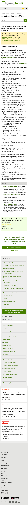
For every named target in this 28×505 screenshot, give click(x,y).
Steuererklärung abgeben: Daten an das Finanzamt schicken (13, 289)
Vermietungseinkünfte (8, 348)
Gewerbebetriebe (7, 354)
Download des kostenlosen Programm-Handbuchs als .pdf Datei (14, 311)
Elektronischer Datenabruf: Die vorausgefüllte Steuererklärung (13, 272)
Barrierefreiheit (4, 478)
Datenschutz (4, 475)
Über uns (3, 457)
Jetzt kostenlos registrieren (14, 247)
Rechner (5, 298)
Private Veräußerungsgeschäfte (10, 365)
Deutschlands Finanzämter (7, 450)
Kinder (4, 334)
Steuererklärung (22, 63)
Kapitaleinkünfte (7, 342)
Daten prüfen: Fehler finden (9, 285)
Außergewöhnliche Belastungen (10, 374)
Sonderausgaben (7, 371)
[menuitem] (22, 8)
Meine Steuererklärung (8, 268)
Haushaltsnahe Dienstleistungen (11, 336)
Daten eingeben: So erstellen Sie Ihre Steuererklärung (12, 277)
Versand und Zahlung (6, 482)
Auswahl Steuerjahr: (7, 319)
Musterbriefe (4, 454)
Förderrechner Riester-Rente (10, 186)
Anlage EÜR (6, 328)
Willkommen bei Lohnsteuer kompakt (12, 263)
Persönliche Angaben (8, 331)
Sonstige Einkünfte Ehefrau (9, 362)
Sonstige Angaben (7, 377)
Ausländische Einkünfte (8, 357)
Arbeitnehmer (6, 339)
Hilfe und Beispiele (7, 295)
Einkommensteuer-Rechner (9, 204)
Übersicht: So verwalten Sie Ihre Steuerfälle (13, 265)
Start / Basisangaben (8, 325)
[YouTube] (19, 502)
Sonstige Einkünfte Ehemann (10, 360)
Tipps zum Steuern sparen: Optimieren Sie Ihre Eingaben (13, 281)
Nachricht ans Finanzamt (9, 380)
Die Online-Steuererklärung (11, 4)
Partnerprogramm (5, 463)
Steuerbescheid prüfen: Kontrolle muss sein (13, 293)
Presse (4, 307)
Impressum (6, 304)
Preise (2, 480)
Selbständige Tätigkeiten (9, 351)
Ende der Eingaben (7, 383)
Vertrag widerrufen (6, 485)
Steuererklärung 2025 (7, 37)
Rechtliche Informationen (9, 301)
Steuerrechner (4, 452)
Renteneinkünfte (7, 345)
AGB (2, 473)
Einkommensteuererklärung (8, 57)
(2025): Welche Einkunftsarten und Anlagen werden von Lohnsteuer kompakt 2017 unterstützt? (12, 40)
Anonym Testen (14, 250)
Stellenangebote (5, 465)
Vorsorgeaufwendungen (9, 368)
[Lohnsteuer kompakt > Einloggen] (26, 8)
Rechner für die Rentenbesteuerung (11, 194)
